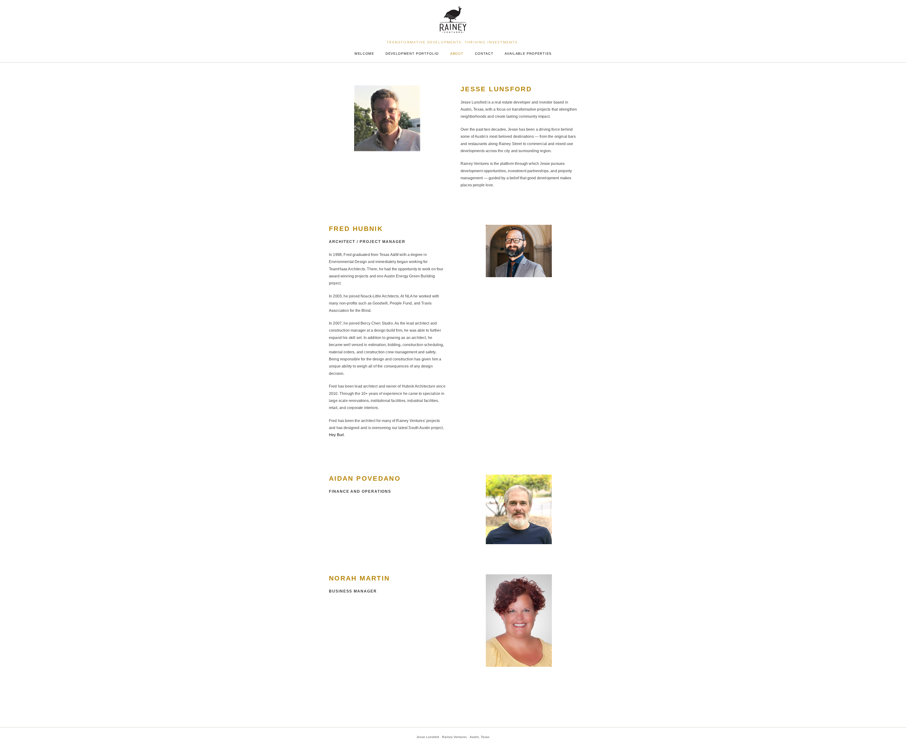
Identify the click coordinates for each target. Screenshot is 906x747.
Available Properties (528, 53)
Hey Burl (336, 435)
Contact (484, 53)
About (456, 53)
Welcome (364, 53)
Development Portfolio (412, 53)
